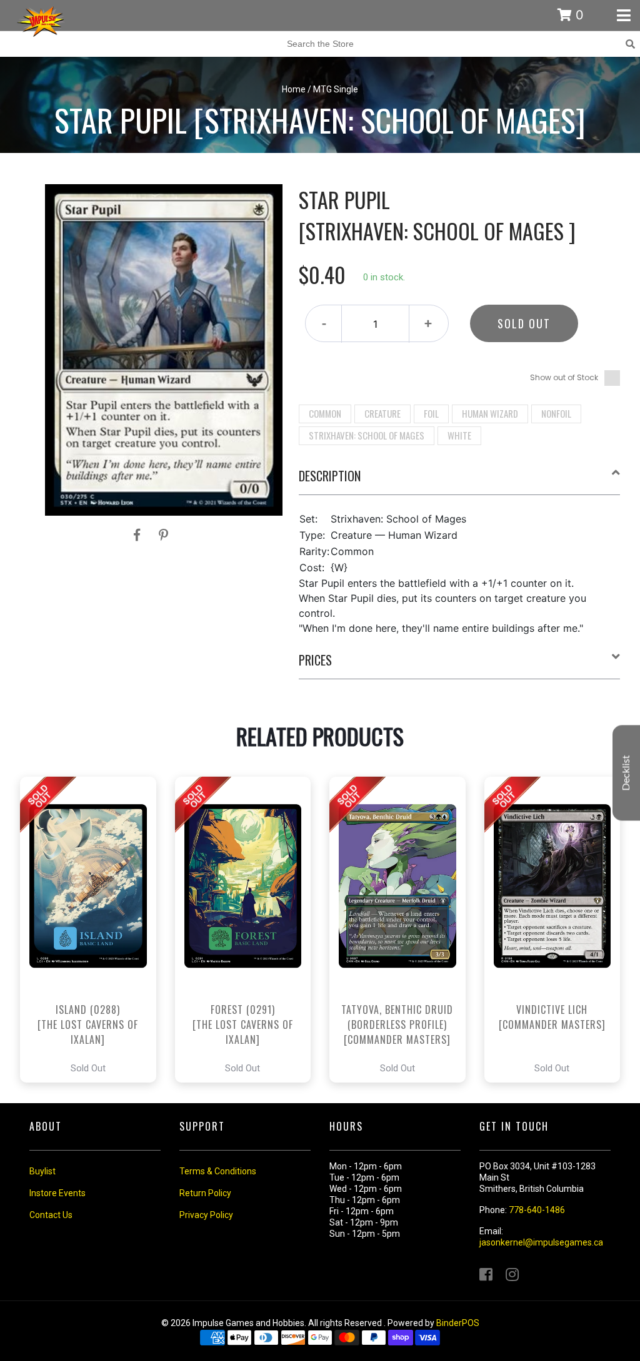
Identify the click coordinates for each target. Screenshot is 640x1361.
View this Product (93, 929)
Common (325, 413)
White (459, 435)
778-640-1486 (537, 1210)
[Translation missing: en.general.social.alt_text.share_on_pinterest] (163, 535)
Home (294, 89)
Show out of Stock (564, 377)
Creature (382, 413)
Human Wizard (490, 413)
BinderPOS (457, 1323)
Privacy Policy (206, 1215)
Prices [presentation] (315, 660)
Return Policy (205, 1193)
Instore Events (57, 1193)
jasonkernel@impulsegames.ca (541, 1242)
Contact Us (50, 1215)
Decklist (626, 773)
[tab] (460, 480)
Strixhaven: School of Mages (366, 435)
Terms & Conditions (217, 1171)
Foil (431, 413)
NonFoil (556, 413)
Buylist (42, 1171)
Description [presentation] (330, 475)
